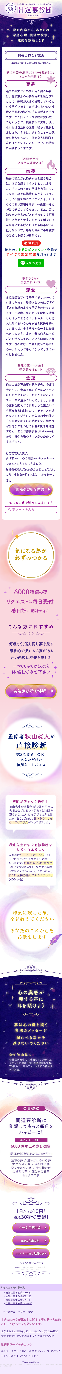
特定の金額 (23, 1336)
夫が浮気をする (19, 1331)
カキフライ (15, 1351)
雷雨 (3, 1336)
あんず (4, 1351)
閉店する (11, 1336)
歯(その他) (48, 1336)
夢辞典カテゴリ (18, 63)
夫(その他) (47, 1331)
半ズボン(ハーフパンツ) (44, 1351)
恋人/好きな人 (44, 63)
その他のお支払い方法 (31, 1263)
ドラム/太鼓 (35, 1336)
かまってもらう (22, 1356)
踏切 (55, 1331)
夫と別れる (35, 1331)
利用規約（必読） (21, 1267)
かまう (35, 1356)
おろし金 (26, 1351)
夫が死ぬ (6, 1331)
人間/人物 (31, 63)
